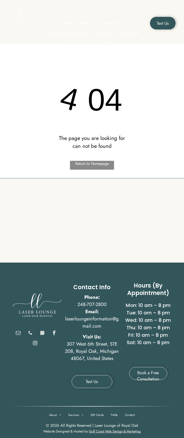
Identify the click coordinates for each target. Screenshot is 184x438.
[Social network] (42, 334)
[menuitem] (66, 23)
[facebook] (54, 334)
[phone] (30, 334)
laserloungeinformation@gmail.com (92, 322)
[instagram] (35, 344)
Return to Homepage (92, 163)
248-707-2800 (92, 304)
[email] (18, 334)
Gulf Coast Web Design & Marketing (115, 431)
